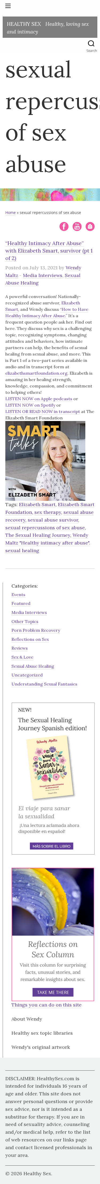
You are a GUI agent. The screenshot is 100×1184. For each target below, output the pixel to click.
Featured (20, 603)
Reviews (19, 648)
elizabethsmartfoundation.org (36, 373)
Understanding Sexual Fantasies (44, 684)
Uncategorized (27, 675)
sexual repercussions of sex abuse (45, 528)
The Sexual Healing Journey (37, 535)
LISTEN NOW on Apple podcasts (38, 398)
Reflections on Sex (30, 639)
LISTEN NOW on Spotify (30, 405)
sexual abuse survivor (53, 520)
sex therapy (47, 512)
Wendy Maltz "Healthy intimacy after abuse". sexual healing (47, 543)
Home (10, 212)
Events (18, 594)
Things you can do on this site (46, 1005)
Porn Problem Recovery (35, 630)
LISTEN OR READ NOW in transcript (42, 411)
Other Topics (24, 621)
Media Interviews (42, 275)
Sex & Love (22, 657)
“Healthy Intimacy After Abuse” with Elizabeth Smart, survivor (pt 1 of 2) (49, 250)
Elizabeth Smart (37, 504)
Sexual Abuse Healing (32, 666)
